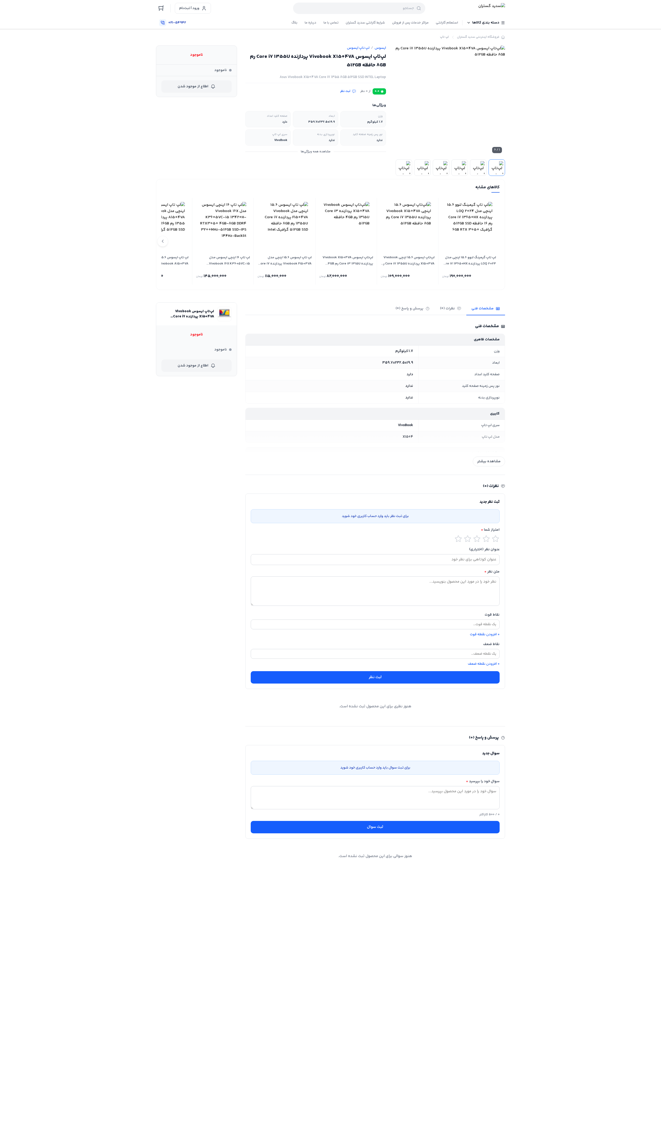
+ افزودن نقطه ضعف (484, 664)
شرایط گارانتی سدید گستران (365, 22)
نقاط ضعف (491, 644)
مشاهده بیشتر (489, 461)
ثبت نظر (345, 91)
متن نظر (492, 571)
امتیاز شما (490, 529)
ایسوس (380, 48)
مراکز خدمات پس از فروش (410, 22)
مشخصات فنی (482, 308)
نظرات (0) (447, 308)
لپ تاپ (444, 37)
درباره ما (310, 22)
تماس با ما (331, 22)
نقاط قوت (492, 614)
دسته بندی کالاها (485, 22)
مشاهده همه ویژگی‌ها (315, 152)
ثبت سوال (375, 827)
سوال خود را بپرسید (483, 781)
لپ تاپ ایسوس (358, 48)
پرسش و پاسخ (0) (409, 308)
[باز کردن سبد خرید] (161, 8)
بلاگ (294, 22)
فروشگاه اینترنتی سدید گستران (478, 37)
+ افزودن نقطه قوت (485, 634)
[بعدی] (162, 241)
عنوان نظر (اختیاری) (484, 549)
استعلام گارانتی (447, 22)
